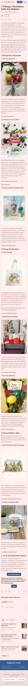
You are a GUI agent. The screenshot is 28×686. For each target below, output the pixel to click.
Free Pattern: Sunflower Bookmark (8, 624)
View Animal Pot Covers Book (9, 181)
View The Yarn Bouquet (7, 116)
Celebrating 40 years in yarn (8, 648)
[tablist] (7, 602)
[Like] (2, 19)
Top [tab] (3, 620)
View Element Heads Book (8, 245)
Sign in (25, 2)
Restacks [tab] (11, 602)
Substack (7, 683)
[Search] (25, 619)
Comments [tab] (4, 602)
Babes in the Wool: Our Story (10, 647)
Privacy (18, 674)
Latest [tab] (6, 620)
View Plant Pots (5, 184)
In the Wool (7, 14)
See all (4, 655)
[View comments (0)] (6, 19)
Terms (22, 674)
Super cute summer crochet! (8, 627)
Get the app (21, 679)
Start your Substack (10, 679)
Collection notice (14, 675)
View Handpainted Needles (8, 372)
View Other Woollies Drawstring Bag (11, 499)
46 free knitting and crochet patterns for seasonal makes (10, 639)
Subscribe (19, 2)
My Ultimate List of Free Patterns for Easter (9, 635)
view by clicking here (11, 310)
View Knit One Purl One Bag (9, 313)
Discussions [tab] (12, 620)
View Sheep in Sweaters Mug (9, 552)
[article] (14, 627)
